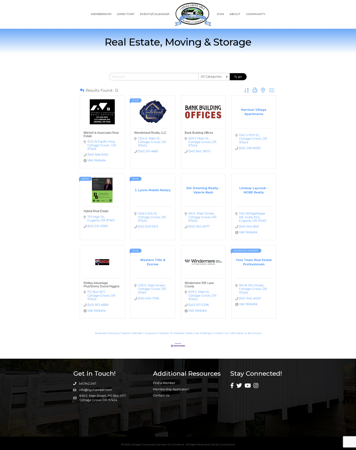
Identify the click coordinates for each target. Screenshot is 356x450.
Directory (125, 14)
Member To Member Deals (175, 333)
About (235, 14)
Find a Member (164, 383)
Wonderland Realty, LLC (150, 132)
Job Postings (203, 333)
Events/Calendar (154, 14)
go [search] (240, 76)
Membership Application (171, 389)
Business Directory (107, 333)
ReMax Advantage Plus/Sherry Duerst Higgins (101, 284)
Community (255, 14)
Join (220, 14)
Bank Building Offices (199, 132)
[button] (82, 90)
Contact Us (220, 333)
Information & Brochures (245, 333)
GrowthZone (227, 444)
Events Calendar (131, 333)
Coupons (150, 333)
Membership (101, 14)
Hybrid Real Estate (96, 211)
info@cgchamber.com (95, 390)
